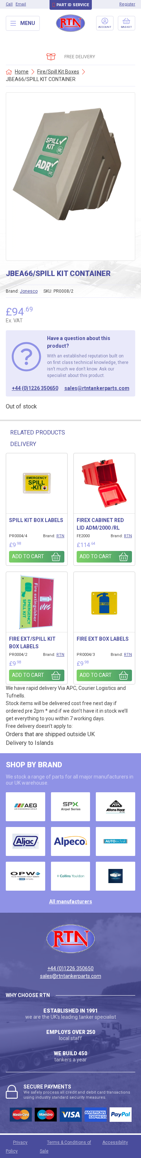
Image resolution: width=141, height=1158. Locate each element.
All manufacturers (70, 901)
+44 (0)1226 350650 (35, 388)
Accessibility (115, 1142)
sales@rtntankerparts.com (96, 388)
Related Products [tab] (37, 432)
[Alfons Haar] (115, 806)
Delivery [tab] (23, 444)
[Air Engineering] (25, 806)
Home (22, 72)
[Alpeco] (70, 841)
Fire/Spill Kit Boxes (58, 72)
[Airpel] (70, 806)
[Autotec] (115, 841)
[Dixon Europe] (115, 876)
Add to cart (28, 556)
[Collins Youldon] (70, 876)
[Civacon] (25, 876)
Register (127, 4)
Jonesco (29, 291)
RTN (60, 536)
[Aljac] (25, 841)
